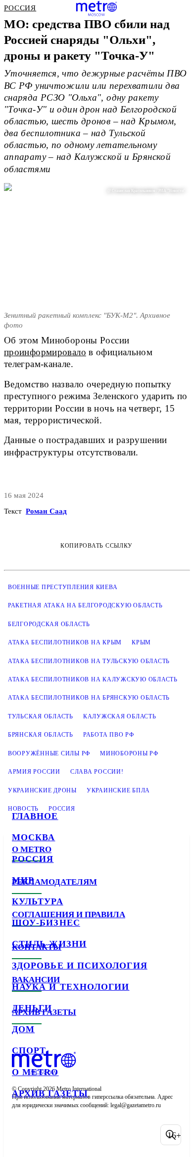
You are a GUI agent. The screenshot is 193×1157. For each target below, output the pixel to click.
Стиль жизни (49, 944)
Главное (35, 816)
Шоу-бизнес (46, 923)
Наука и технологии (70, 987)
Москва (33, 837)
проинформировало (45, 352)
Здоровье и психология (79, 965)
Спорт (29, 1050)
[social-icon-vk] (22, 1135)
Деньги (32, 1008)
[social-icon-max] (99, 1135)
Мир (23, 880)
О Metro (35, 1072)
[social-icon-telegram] (47, 1135)
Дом (23, 1029)
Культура (37, 901)
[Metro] (96, 8)
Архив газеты (50, 1093)
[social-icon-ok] (73, 1135)
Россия (32, 859)
